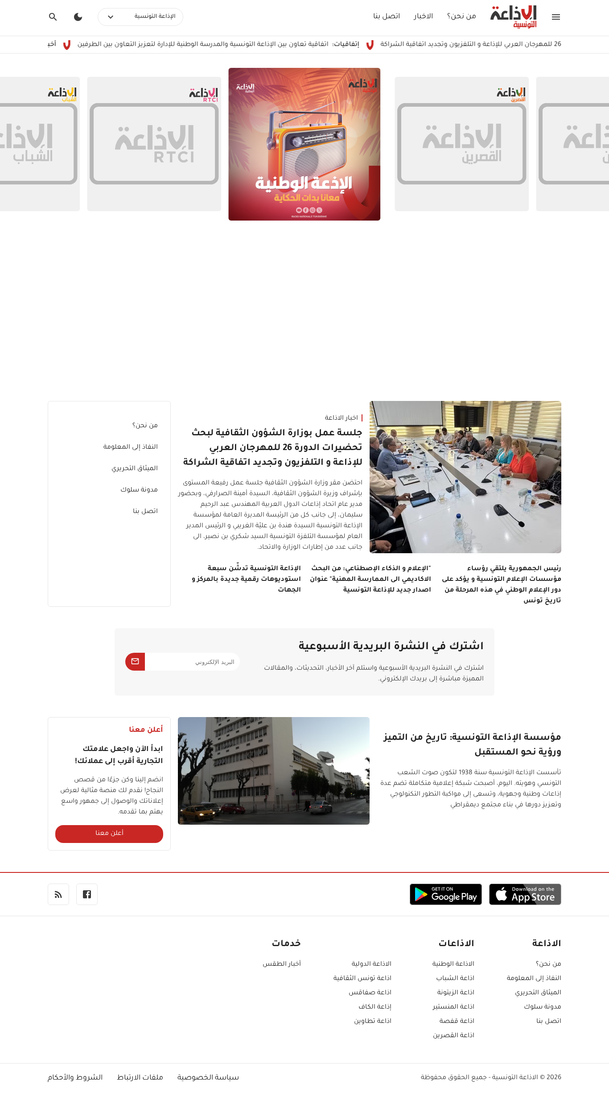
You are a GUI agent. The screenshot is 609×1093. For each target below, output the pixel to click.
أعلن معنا (109, 834)
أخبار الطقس (282, 964)
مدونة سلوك (139, 490)
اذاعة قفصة (457, 1022)
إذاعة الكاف (374, 1007)
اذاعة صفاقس (370, 993)
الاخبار (423, 17)
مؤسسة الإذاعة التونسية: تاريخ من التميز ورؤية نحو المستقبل (472, 746)
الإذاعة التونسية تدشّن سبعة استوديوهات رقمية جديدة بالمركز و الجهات (246, 580)
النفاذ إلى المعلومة (130, 447)
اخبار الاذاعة (341, 418)
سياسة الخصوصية (208, 1078)
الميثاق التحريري (134, 469)
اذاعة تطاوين (372, 1022)
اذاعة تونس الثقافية (362, 979)
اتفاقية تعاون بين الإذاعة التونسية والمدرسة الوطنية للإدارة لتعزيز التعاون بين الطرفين (233, 45)
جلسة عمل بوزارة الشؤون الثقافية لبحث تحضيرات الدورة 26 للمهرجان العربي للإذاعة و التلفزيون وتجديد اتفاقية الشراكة (272, 448)
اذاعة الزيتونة (455, 993)
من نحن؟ (461, 17)
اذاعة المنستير (453, 1007)
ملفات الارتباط (140, 1078)
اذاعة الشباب (455, 979)
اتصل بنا (386, 17)
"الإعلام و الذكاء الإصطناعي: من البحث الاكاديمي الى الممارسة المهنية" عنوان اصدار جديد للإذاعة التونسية (370, 580)
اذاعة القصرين (453, 1036)
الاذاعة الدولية (371, 964)
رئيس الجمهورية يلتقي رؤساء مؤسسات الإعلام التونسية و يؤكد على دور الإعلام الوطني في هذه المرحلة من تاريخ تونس (501, 585)
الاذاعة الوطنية (453, 964)
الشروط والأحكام (75, 1078)
